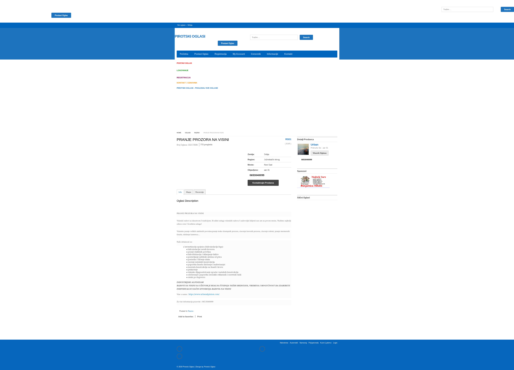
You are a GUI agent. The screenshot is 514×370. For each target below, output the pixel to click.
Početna (184, 54)
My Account (239, 54)
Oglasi (187, 132)
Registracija (221, 54)
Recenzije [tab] (199, 192)
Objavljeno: (253, 170)
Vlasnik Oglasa (319, 153)
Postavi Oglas (227, 43)
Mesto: (251, 165)
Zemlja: (251, 154)
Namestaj (303, 343)
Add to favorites (185, 316)
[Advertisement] (257, 111)
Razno (197, 132)
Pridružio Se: (316, 148)
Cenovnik (256, 54)
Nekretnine (284, 343)
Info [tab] (180, 192)
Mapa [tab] (188, 192)
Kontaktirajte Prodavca (263, 183)
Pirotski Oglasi (209, 367)
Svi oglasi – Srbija (184, 25)
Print (199, 316)
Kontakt (288, 54)
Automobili (294, 343)
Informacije (272, 54)
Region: (251, 159)
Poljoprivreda (314, 343)
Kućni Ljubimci (326, 343)
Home (179, 132)
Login (335, 343)
